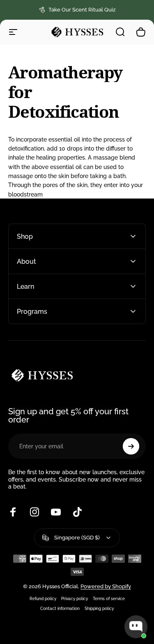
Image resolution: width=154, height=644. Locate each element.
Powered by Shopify (105, 586)
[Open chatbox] (135, 626)
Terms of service (109, 598)
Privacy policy (74, 598)
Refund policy (43, 598)
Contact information (60, 608)
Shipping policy (99, 608)
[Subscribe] (131, 446)
